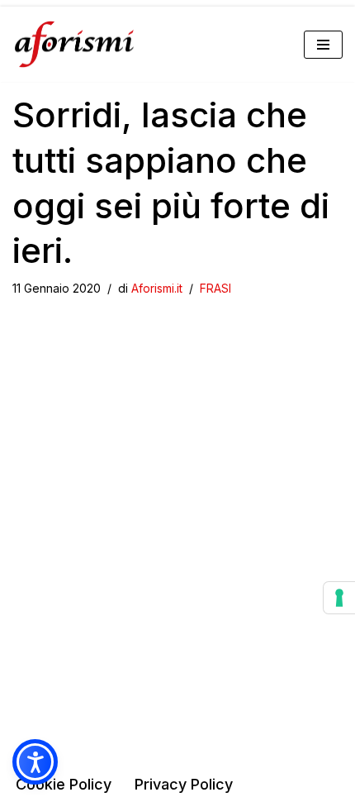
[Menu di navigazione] (323, 45)
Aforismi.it (156, 288)
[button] (35, 761)
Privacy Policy (184, 784)
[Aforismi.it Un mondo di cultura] (74, 44)
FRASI (215, 288)
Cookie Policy (63, 784)
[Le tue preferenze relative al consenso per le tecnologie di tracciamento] (339, 597)
